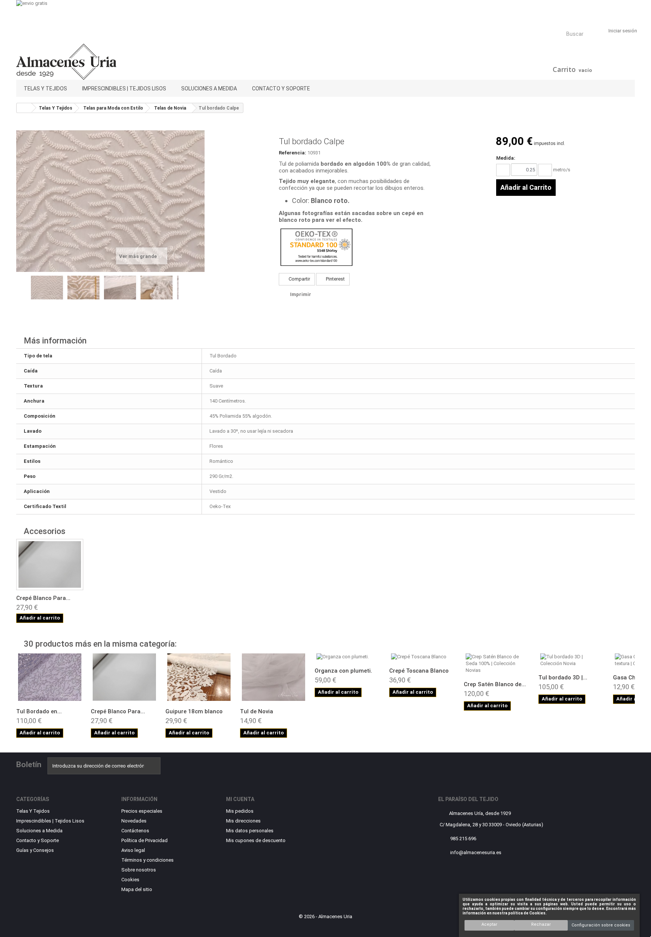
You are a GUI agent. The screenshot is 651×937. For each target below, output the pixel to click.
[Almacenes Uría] (115, 62)
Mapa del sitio (136, 889)
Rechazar (541, 924)
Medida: (505, 158)
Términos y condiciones (147, 860)
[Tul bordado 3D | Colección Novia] (571, 660)
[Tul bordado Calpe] (47, 287)
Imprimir (300, 294)
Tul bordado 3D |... (562, 677)
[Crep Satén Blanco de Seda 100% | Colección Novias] (497, 664)
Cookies (130, 879)
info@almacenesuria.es (475, 852)
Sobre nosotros (138, 870)
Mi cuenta (240, 799)
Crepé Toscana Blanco (419, 670)
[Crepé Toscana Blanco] (422, 657)
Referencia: (292, 153)
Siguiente (182, 294)
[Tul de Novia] (273, 677)
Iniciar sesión (622, 31)
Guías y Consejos (35, 850)
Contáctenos (135, 830)
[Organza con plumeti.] (348, 657)
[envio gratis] (325, 12)
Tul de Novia (256, 711)
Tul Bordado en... (39, 711)
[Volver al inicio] (24, 108)
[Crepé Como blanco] (49, 564)
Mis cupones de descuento (256, 840)
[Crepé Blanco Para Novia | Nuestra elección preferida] (124, 677)
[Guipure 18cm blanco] (198, 677)
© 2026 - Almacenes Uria (325, 916)
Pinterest (335, 279)
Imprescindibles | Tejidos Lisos (124, 88)
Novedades (134, 821)
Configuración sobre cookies (601, 925)
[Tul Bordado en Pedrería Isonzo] (49, 677)
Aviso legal (133, 850)
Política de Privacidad (144, 840)
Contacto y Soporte (281, 88)
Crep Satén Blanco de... (495, 684)
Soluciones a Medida (209, 88)
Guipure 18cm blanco (194, 711)
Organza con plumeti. (343, 670)
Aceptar (489, 924)
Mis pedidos (240, 811)
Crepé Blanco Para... (43, 598)
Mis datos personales (250, 830)
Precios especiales (141, 811)
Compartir (298, 279)
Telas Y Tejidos (45, 88)
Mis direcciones (243, 821)
